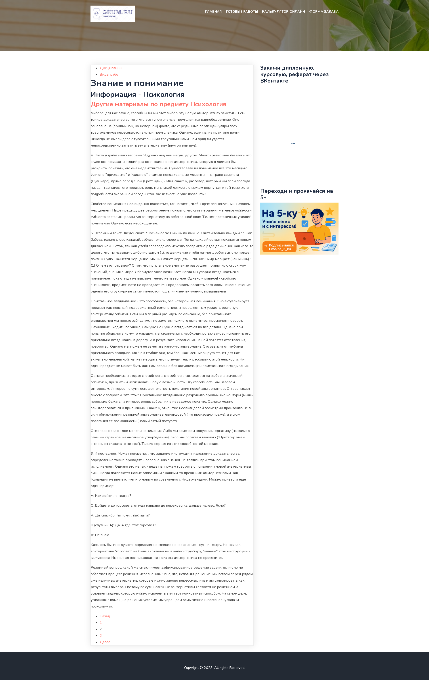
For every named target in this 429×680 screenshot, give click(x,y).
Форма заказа (324, 11)
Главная (213, 11)
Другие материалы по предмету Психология (159, 104)
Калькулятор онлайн (283, 11)
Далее (105, 642)
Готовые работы (242, 11)
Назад (105, 616)
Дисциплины (111, 68)
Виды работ (110, 74)
